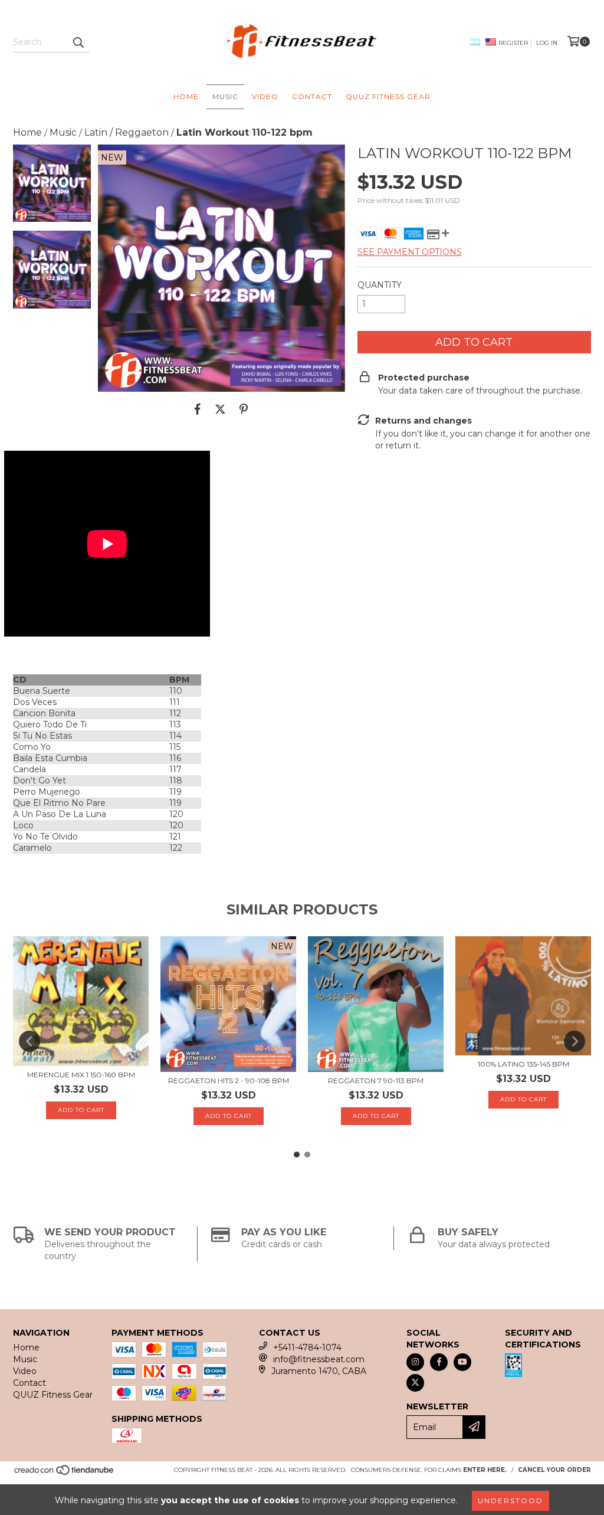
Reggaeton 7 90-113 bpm (376, 1080)
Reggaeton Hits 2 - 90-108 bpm (228, 1080)
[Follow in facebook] (439, 1362)
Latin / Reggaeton (126, 132)
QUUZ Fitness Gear (388, 96)
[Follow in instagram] (415, 1362)
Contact (312, 96)
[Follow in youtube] (462, 1362)
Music (225, 96)
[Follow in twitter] (415, 1383)
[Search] (78, 42)
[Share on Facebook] (198, 409)
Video (265, 96)
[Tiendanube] (64, 1473)
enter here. (485, 1470)
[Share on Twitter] (220, 409)
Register (513, 43)
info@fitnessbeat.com (319, 1359)
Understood (510, 1500)
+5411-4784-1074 (307, 1347)
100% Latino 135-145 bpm (523, 1064)
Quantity (379, 285)
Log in (546, 43)
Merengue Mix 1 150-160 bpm (81, 1074)
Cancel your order (554, 1470)
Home (186, 96)
